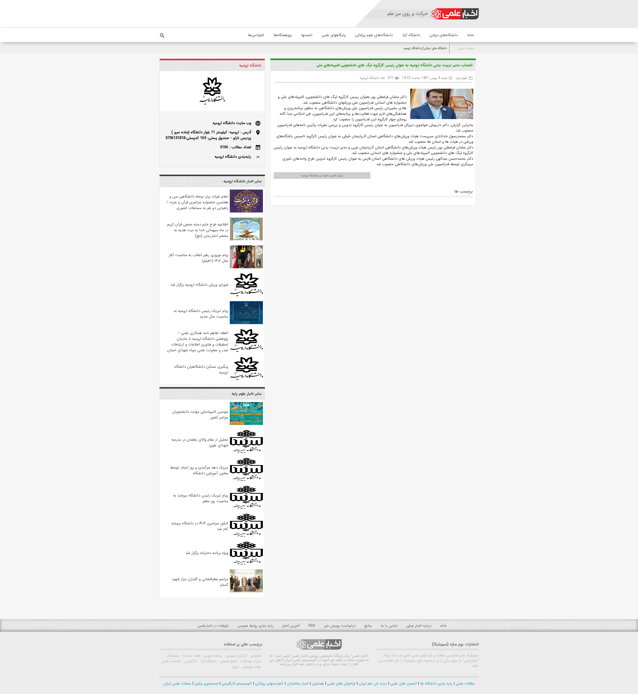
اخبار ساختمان (297, 684)
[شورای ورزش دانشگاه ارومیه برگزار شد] (246, 295)
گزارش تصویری (236, 655)
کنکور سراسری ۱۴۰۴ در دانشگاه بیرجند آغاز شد (199, 526)
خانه (470, 35)
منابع (368, 626)
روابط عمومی (212, 655)
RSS (312, 626)
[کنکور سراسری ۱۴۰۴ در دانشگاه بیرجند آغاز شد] (246, 536)
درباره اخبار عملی (418, 626)
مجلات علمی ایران (177, 684)
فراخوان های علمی (340, 684)
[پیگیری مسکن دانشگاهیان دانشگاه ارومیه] (246, 379)
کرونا (235, 667)
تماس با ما (389, 626)
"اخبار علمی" (360, 656)
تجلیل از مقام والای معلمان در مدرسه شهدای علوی (199, 442)
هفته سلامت (190, 655)
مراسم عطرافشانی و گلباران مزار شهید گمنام (200, 582)
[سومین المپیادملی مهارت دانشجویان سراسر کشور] (246, 424)
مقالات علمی (465, 684)
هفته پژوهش (251, 667)
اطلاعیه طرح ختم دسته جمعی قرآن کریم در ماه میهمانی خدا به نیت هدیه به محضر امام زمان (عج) (197, 230)
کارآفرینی (190, 661)
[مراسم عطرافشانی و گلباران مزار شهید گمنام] (246, 591)
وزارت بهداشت (250, 661)
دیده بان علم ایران (372, 684)
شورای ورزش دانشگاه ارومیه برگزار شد (199, 285)
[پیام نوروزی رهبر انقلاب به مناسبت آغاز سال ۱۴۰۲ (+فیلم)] (246, 267)
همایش (255, 655)
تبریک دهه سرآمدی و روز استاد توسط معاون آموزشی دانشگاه (199, 470)
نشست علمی (171, 661)
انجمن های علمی (403, 684)
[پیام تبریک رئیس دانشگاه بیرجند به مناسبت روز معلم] (246, 508)
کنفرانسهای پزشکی (268, 684)
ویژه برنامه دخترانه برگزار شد (206, 553)
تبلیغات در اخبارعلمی (213, 626)
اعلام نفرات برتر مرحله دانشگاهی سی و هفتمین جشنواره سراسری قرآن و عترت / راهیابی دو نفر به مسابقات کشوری (197, 202)
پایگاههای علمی (334, 35)
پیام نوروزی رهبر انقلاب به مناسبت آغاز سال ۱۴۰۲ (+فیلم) (198, 258)
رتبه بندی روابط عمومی (255, 626)
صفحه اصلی (466, 48)
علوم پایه (461, 78)
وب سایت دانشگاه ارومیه (232, 123)
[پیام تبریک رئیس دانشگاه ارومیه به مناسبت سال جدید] (246, 323)
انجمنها (306, 35)
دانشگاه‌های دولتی (444, 35)
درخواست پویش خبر (340, 626)
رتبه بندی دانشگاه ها (435, 684)
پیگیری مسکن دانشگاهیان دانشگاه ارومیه (201, 369)
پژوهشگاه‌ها (283, 35)
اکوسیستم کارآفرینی (236, 684)
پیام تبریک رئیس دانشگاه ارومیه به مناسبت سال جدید (201, 314)
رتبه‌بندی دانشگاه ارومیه (233, 157)
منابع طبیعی (228, 661)
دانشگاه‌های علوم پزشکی (374, 35)
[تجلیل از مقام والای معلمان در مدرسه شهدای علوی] (246, 452)
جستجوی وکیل (205, 684)
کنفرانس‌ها (256, 35)
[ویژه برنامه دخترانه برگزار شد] (246, 563)
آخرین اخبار (291, 626)
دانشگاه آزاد (411, 35)
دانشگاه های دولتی (435, 48)
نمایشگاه (173, 655)
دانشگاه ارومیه (412, 48)
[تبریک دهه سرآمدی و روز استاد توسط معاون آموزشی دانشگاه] (246, 480)
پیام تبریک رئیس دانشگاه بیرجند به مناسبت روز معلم (200, 498)
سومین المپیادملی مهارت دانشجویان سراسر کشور (200, 414)
